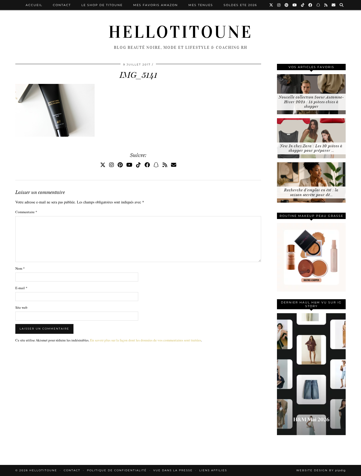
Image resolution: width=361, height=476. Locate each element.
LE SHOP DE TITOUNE (102, 5)
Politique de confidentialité (117, 470)
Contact (62, 5)
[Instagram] (279, 5)
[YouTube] (295, 5)
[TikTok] (303, 5)
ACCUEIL (34, 5)
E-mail (21, 287)
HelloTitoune (180, 32)
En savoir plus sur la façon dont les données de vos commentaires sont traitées (145, 340)
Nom (20, 268)
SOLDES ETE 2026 (240, 5)
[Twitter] (271, 5)
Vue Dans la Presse (173, 470)
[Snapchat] (318, 5)
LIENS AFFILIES (213, 470)
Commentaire (26, 212)
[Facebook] (310, 5)
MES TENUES (200, 5)
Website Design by (321, 470)
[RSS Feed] (326, 5)
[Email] (334, 5)
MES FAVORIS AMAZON (155, 5)
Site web (21, 307)
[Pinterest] (287, 5)
